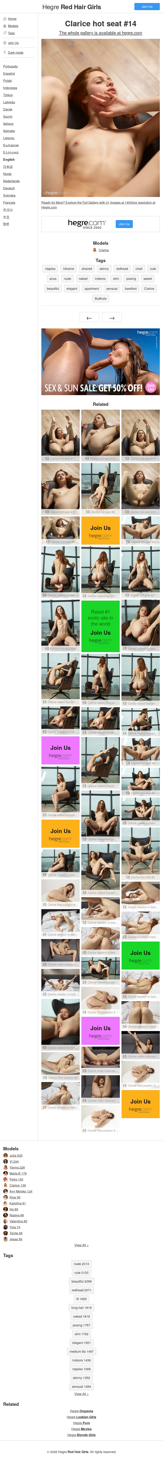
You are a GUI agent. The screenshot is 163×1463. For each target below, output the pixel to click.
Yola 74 (15, 1227)
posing (131, 278)
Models (13, 26)
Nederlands (11, 181)
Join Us (147, 6)
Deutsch (9, 188)
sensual (111, 288)
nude (67, 278)
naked (83, 278)
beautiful (53, 288)
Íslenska (9, 130)
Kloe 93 (15, 1197)
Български (11, 145)
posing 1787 (81, 1325)
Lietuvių (8, 138)
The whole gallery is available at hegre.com (100, 32)
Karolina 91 (18, 1203)
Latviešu (9, 102)
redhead (122, 268)
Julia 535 (16, 1155)
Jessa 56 (16, 1239)
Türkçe (8, 95)
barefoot (131, 288)
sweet (148, 278)
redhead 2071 (81, 1290)
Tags (11, 33)
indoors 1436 (81, 1360)
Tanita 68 (16, 1233)
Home (12, 18)
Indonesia (10, 87)
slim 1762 (81, 1334)
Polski (7, 80)
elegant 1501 (81, 1342)
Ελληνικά (10, 152)
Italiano (8, 123)
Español (9, 73)
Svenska (9, 195)
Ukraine (68, 268)
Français (9, 202)
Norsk (7, 173)
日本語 (8, 166)
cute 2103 (81, 1272)
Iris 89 (14, 1209)
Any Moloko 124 (21, 1191)
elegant (72, 288)
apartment (92, 288)
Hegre (71, 6)
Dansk (7, 109)
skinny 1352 (81, 1377)
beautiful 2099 (82, 1281)
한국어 (8, 209)
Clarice (104, 250)
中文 (6, 216)
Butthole (101, 298)
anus (52, 278)
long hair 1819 (81, 1307)
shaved (87, 268)
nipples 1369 (81, 1369)
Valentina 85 (18, 1221)
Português (10, 66)
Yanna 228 (17, 1167)
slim (116, 278)
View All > (81, 1245)
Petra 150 (16, 1179)
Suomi (7, 116)
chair (139, 268)
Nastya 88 (17, 1215)
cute (153, 268)
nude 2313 (81, 1263)
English (9, 159)
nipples (50, 268)
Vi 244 (14, 1161)
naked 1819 (81, 1316)
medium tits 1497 (82, 1351)
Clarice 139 (18, 1185)
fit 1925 (81, 1299)
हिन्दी (6, 224)
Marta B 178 (18, 1173)
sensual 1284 (81, 1386)
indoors (100, 278)
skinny (104, 268)
